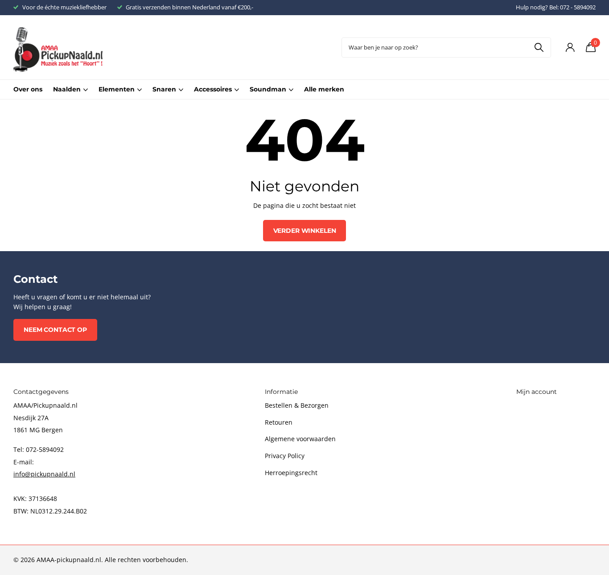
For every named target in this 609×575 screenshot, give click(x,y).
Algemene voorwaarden (300, 438)
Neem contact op (55, 330)
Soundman (268, 89)
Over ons (27, 89)
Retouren (278, 422)
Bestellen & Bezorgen (297, 405)
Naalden (67, 89)
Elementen (117, 89)
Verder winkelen (304, 231)
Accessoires (213, 89)
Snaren (164, 89)
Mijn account (536, 392)
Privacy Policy (284, 455)
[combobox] (446, 47)
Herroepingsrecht (291, 472)
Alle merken (324, 89)
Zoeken (539, 47)
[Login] (570, 47)
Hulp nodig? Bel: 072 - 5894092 (556, 7)
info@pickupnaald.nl (44, 474)
